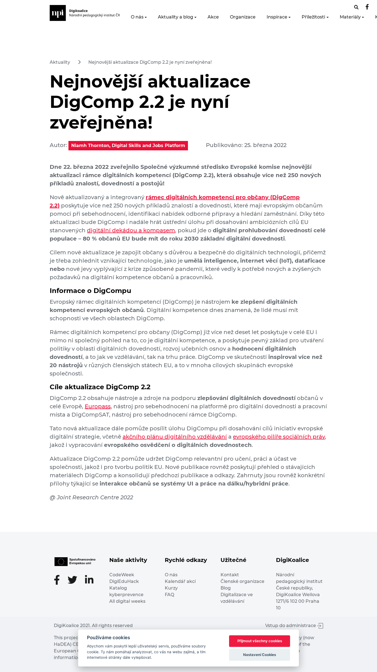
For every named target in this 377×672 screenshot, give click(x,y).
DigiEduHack (124, 581)
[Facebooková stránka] (356, 7)
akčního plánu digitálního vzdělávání (175, 436)
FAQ (169, 594)
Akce (213, 17)
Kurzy (171, 588)
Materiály (350, 17)
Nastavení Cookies (259, 654)
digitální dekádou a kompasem (131, 230)
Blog (226, 588)
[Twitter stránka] (75, 580)
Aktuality (60, 62)
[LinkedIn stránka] (89, 580)
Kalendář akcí (180, 581)
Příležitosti (313, 17)
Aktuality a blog (175, 17)
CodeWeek (121, 574)
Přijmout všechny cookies (259, 641)
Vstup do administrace (291, 625)
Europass (98, 406)
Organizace (243, 17)
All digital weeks (127, 601)
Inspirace (277, 17)
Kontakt (230, 574)
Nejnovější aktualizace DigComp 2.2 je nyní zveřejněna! (150, 62)
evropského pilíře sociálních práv (279, 436)
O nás (137, 17)
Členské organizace (242, 581)
